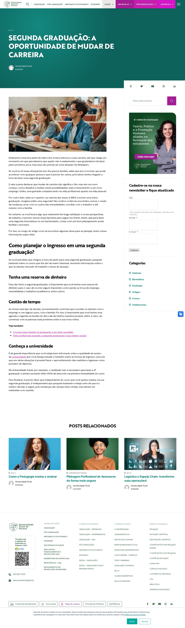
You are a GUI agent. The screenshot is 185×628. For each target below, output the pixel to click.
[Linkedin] (174, 86)
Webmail (116, 603)
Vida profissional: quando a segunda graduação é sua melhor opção (50, 335)
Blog (11, 30)
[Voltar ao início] (13, 4)
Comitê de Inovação (159, 558)
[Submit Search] (171, 100)
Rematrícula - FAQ (52, 562)
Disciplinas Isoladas (54, 545)
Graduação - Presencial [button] (90, 529)
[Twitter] (142, 86)
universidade (19, 356)
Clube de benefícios (123, 576)
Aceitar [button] (132, 621)
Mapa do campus (72, 603)
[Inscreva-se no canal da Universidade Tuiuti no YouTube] (159, 604)
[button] (29, 4)
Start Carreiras (122, 560)
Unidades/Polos (122, 534)
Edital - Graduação (88, 560)
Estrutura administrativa (126, 550)
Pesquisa (154, 529)
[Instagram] (163, 86)
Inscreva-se (124, 4)
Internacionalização (160, 589)
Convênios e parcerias (160, 573)
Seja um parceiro (122, 581)
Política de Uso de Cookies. (135, 614)
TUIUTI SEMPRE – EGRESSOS (125, 555)
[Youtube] (153, 86)
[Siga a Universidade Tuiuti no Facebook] (147, 604)
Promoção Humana (123, 539)
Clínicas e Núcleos (158, 568)
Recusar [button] (144, 621)
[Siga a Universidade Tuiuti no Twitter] (154, 604)
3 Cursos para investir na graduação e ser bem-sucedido (43, 332)
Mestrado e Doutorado (76, 4)
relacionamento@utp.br (23, 580)
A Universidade (121, 529)
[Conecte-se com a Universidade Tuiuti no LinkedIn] (171, 604)
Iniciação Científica (159, 534)
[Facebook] (131, 86)
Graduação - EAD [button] (87, 539)
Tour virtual (50, 603)
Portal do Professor (95, 603)
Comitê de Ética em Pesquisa (163, 553)
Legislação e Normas (124, 565)
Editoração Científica (160, 539)
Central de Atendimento (25, 603)
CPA (151, 579)
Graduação (39, 4)
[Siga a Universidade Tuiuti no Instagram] (166, 604)
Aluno (108, 4)
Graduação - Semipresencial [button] (92, 534)
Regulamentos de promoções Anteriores (55, 568)
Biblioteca (155, 584)
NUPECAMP (154, 563)
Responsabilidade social (126, 544)
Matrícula (166, 4)
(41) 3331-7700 (18, 574)
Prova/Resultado (145, 4)
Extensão (95, 4)
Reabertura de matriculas (56, 558)
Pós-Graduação (55, 4)
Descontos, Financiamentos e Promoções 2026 (52, 551)
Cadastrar (134, 250)
